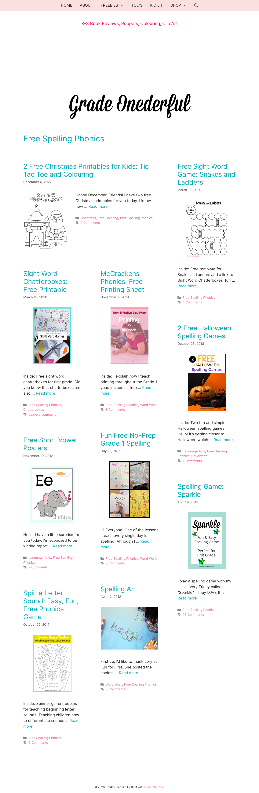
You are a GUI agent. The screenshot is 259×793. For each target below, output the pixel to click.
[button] (196, 5)
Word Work (148, 405)
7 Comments (38, 567)
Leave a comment (42, 414)
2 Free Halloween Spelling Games (204, 332)
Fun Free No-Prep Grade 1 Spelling (128, 439)
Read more (98, 206)
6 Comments (115, 689)
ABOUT (86, 5)
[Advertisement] (129, 61)
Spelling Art (118, 589)
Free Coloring (108, 218)
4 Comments (192, 302)
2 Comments (90, 223)
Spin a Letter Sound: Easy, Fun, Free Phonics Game (51, 605)
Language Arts (194, 451)
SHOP (175, 5)
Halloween (199, 456)
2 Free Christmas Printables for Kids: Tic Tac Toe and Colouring (86, 170)
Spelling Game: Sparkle (200, 490)
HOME (66, 5)
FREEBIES (109, 5)
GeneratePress (154, 787)
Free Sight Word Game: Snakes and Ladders (206, 174)
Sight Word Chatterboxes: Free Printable (45, 281)
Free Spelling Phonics (136, 218)
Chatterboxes (33, 409)
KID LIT (156, 5)
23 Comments (193, 615)
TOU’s (137, 5)
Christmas (88, 218)
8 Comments (115, 409)
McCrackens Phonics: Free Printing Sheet (122, 281)
